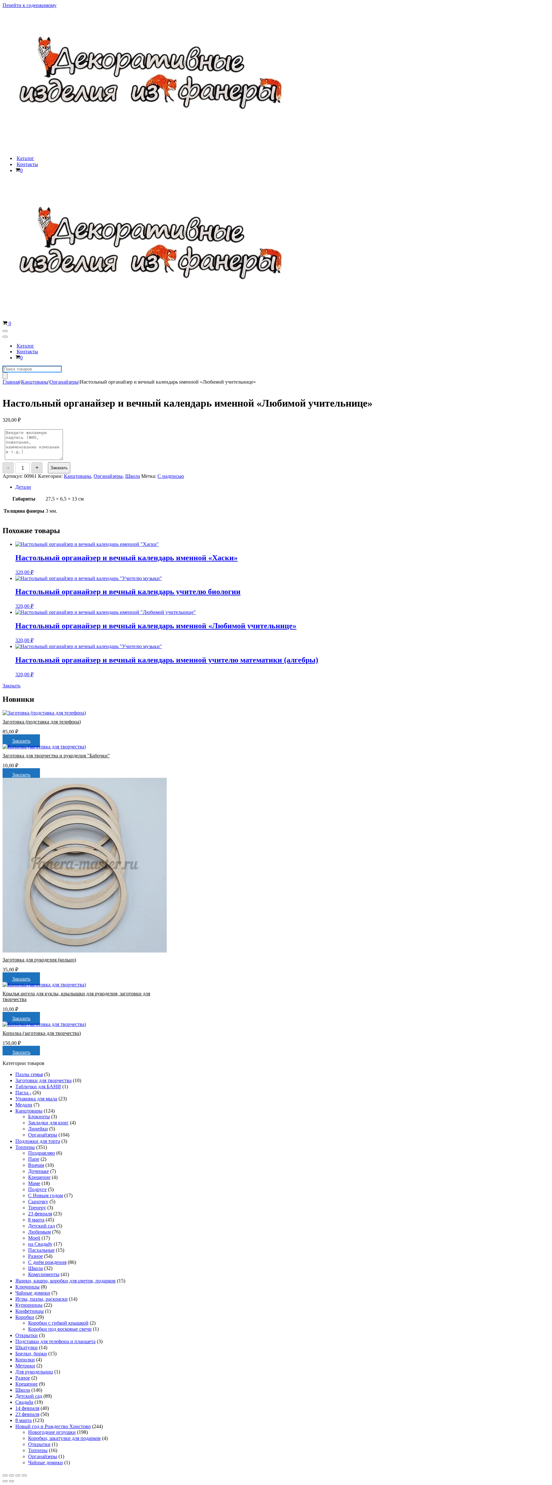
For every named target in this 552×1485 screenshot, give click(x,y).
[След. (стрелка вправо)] (11, 1481)
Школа (132, 476)
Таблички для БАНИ (38, 1086)
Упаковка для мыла (36, 1098)
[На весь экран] (17, 1475)
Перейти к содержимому (30, 5)
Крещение (39, 1177)
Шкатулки (26, 1347)
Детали (23, 487)
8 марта (36, 1219)
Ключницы (27, 1287)
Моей (34, 1238)
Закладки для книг (48, 1122)
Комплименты (43, 1274)
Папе (33, 1159)
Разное (35, 1256)
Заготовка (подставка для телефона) (42, 721)
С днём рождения (47, 1262)
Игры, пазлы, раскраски (41, 1299)
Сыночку (38, 1201)
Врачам (36, 1165)
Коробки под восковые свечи (60, 1329)
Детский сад (41, 1226)
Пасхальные (41, 1250)
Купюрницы (28, 1305)
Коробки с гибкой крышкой (58, 1323)
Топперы (25, 1147)
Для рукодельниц (34, 1371)
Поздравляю (41, 1153)
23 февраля (40, 1213)
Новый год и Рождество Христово (53, 1426)
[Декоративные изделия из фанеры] (155, 147)
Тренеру (37, 1207)
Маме (34, 1183)
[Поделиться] (11, 1475)
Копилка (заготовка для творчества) (42, 1033)
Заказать (59, 467)
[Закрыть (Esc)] (5, 1475)
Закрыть (11, 685)
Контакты (27, 164)
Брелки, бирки (31, 1353)
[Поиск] (5, 375)
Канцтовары (34, 382)
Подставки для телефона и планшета (55, 1341)
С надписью (170, 476)
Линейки (38, 1128)
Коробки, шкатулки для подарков (64, 1438)
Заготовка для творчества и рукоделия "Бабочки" (56, 755)
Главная (11, 382)
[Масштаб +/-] (24, 1475)
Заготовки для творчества (43, 1080)
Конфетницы (29, 1311)
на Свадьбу (40, 1244)
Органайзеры (64, 382)
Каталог (25, 158)
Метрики (25, 1365)
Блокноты (39, 1116)
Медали (23, 1104)
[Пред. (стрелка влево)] (5, 1481)
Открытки (26, 1335)
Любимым (39, 1232)
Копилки (25, 1359)
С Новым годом (45, 1195)
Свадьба (24, 1402)
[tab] (200, 487)
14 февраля (27, 1408)
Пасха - (23, 1092)
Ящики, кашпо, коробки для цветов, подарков (65, 1280)
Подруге (37, 1189)
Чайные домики (32, 1293)
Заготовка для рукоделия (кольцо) (39, 959)
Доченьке (38, 1171)
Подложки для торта (37, 1141)
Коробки (24, 1317)
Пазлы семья (29, 1074)
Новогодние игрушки (52, 1432)
